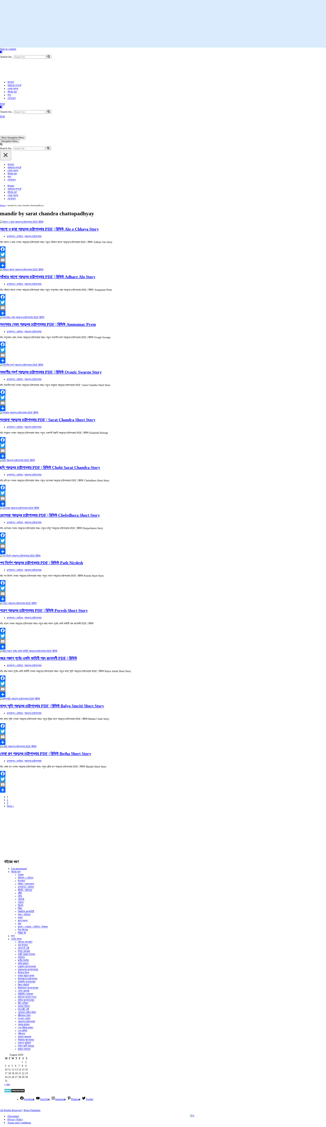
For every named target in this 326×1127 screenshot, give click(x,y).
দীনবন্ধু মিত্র (23, 943)
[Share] (114, 236)
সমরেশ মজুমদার (24, 1007)
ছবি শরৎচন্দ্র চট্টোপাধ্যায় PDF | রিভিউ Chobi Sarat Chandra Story (50, 438)
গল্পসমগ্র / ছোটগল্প (15, 207)
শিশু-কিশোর (23, 900)
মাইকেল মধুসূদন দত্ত (27, 967)
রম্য (19, 894)
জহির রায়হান (23, 934)
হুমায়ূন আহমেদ (24, 1019)
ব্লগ (9, 80)
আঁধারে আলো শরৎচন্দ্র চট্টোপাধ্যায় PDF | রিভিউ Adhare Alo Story (47, 247)
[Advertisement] (163, 24)
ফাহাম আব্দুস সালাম (26, 946)
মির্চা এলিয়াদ (23, 973)
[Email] (114, 230)
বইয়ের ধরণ (12, 77)
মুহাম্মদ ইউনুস (24, 977)
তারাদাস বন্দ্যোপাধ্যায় (27, 937)
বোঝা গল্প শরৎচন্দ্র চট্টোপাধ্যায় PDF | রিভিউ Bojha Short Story (45, 724)
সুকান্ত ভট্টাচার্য (24, 1013)
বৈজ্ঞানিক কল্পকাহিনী (26, 882)
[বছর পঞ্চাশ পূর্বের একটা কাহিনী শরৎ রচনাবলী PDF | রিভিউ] (28, 621)
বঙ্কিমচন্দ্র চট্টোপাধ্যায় (27, 949)
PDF (2, 89)
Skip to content (8, 49)
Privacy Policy (15, 1090)
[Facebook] (114, 220)
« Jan (7, 1055)
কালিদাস (21, 928)
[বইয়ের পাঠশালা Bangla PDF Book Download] (27, 61)
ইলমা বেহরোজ (24, 922)
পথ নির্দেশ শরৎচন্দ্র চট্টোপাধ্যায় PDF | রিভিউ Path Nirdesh (41, 533)
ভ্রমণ (20, 888)
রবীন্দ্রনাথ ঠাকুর (24, 986)
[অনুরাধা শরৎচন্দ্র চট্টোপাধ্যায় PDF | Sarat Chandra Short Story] (19, 383)
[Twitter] (114, 225)
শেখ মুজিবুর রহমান (25, 998)
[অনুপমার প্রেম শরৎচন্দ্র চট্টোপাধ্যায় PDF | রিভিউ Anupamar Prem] (22, 288)
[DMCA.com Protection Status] (14, 1062)
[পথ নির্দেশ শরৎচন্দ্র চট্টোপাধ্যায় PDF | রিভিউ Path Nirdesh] (20, 526)
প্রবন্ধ (21, 873)
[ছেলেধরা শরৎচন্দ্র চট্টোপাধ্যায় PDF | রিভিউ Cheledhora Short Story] (19, 478)
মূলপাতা (10, 67)
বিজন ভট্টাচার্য (23, 955)
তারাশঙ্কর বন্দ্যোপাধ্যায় (28, 940)
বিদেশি (20, 876)
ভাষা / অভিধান (24, 885)
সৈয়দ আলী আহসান (26, 1016)
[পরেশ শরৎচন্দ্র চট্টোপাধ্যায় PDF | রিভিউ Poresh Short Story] (18, 574)
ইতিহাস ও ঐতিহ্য (25, 848)
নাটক (20, 866)
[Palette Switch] (163, 52)
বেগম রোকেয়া (23, 961)
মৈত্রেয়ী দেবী (23, 980)
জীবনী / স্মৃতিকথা (25, 860)
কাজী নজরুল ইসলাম (26, 925)
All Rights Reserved (11, 1081)
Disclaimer (13, 1087)
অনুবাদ (21, 845)
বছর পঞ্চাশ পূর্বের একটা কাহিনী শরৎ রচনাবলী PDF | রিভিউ (38, 629)
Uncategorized (19, 839)
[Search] (48, 57)
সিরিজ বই (22, 903)
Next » (10, 776)
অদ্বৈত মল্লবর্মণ (25, 912)
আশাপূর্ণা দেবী (23, 918)
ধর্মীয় (20, 863)
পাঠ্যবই (21, 870)
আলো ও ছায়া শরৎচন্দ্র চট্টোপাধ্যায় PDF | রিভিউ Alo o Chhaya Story (49, 200)
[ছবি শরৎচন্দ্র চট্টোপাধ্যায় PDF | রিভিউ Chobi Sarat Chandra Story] (17, 431)
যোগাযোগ (11, 83)
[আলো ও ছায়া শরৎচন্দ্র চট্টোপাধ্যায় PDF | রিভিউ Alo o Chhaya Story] (21, 192)
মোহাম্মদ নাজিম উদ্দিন (27, 983)
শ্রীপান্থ (21, 1004)
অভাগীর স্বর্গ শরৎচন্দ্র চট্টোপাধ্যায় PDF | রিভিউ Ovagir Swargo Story (51, 343)
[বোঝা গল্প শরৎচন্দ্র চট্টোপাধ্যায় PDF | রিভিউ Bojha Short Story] (18, 717)
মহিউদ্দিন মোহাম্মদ (25, 964)
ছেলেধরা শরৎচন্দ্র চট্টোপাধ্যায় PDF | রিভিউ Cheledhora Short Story (50, 486)
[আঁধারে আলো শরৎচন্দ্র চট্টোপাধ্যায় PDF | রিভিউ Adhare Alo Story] (21, 240)
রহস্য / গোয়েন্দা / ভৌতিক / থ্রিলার (33, 897)
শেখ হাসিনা (22, 1001)
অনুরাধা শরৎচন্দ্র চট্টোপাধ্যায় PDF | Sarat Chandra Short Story (47, 390)
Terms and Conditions (19, 1093)
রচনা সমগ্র (22, 891)
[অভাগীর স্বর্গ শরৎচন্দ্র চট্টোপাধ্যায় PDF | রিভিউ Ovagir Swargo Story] (21, 335)
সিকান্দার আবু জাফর (26, 1010)
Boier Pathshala (32, 1081)
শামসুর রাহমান (24, 995)
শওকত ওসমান (24, 989)
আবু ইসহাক (23, 915)
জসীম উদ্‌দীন (23, 931)
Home (10, 156)
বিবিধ (20, 879)
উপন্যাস (21, 851)
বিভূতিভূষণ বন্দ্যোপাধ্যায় (28, 958)
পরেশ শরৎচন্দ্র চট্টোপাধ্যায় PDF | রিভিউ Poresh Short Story (44, 581)
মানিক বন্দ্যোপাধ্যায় (26, 970)
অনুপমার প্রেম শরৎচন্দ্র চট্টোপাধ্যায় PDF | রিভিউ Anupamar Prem (48, 295)
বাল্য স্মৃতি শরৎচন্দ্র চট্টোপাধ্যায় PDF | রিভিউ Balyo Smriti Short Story (52, 676)
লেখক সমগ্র (12, 74)
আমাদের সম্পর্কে (14, 70)
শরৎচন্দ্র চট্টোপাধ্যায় (32, 207)
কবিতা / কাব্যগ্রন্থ (26, 854)
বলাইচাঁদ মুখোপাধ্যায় (26, 952)
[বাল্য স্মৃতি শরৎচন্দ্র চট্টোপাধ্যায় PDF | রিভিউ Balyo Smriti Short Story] (20, 669)
